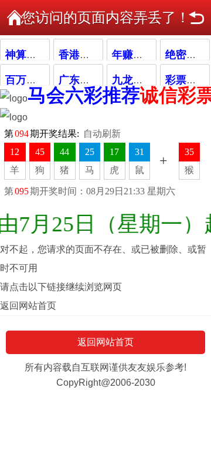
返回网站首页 (28, 306)
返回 (196, 17)
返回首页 (14, 17)
